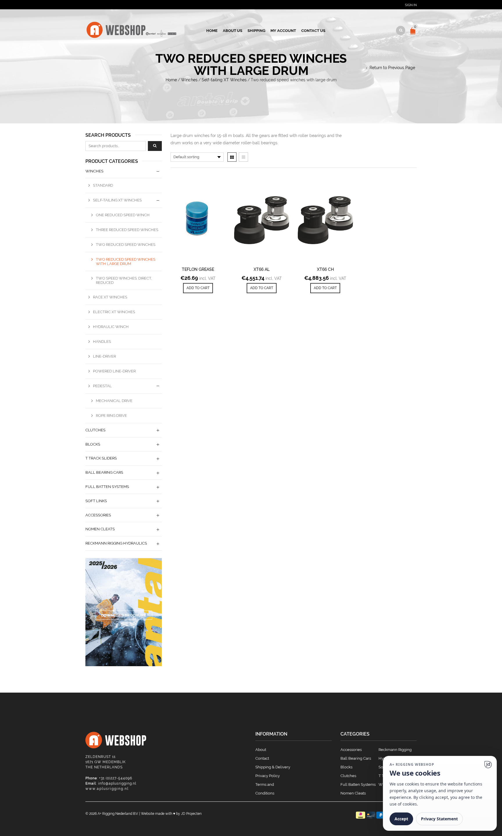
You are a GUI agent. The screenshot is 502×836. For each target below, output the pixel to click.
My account (283, 30)
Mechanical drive (114, 401)
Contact (262, 758)
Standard (103, 185)
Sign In (411, 5)
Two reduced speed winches (125, 244)
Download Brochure (123, 615)
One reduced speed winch (123, 215)
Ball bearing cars (104, 472)
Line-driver (104, 356)
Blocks (92, 444)
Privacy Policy (267, 776)
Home (212, 30)
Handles (102, 341)
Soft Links (96, 501)
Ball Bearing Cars (355, 758)
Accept (401, 818)
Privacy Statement (439, 818)
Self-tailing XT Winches (224, 80)
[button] (198, 288)
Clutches (95, 430)
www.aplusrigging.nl (107, 789)
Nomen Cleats (100, 529)
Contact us (313, 30)
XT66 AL (262, 269)
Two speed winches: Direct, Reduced (124, 280)
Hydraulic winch (111, 327)
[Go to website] (488, 764)
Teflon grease (198, 269)
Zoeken (155, 146)
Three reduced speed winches (127, 230)
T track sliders (101, 458)
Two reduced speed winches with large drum (125, 261)
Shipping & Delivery (272, 767)
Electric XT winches (114, 312)
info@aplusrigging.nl (117, 783)
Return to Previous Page (392, 67)
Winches (189, 80)
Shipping (256, 30)
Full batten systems (107, 486)
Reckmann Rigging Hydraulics (116, 543)
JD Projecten (191, 814)
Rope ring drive (111, 415)
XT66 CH (325, 269)
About (260, 749)
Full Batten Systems (358, 784)
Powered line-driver (114, 371)
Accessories (98, 515)
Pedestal (102, 386)
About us (232, 30)
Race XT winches (110, 297)
